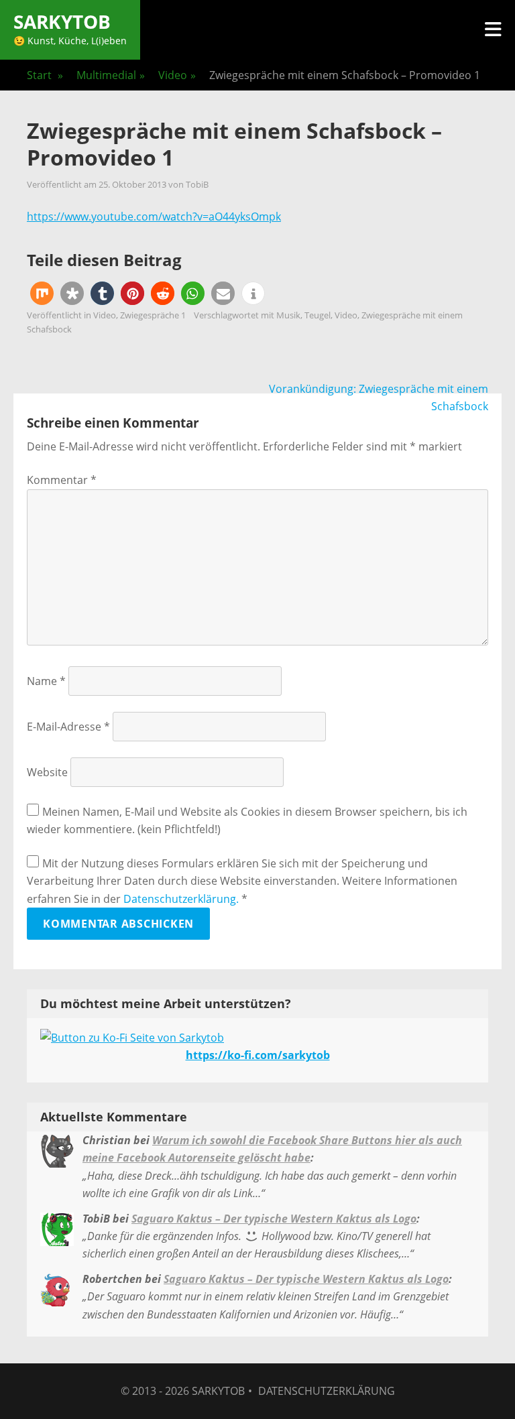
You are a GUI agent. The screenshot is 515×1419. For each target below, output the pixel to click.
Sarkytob (62, 21)
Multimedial (110, 75)
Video (177, 75)
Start (45, 75)
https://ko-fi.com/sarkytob (258, 1055)
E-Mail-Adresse (68, 726)
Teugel (317, 315)
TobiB (197, 184)
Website (47, 772)
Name (46, 681)
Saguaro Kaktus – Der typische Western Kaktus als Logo (273, 1218)
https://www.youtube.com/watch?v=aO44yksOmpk (154, 216)
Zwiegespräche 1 (153, 315)
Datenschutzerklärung (326, 1390)
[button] (42, 293)
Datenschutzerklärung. (181, 898)
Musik (288, 315)
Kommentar (62, 480)
